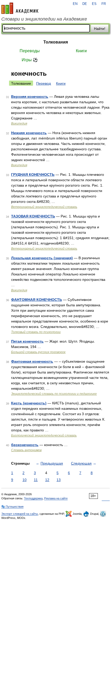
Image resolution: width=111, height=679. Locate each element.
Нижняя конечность (29, 133)
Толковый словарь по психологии (36, 332)
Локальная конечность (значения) (42, 258)
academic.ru (19, 8)
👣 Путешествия (12, 506)
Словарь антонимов (26, 450)
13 (59, 480)
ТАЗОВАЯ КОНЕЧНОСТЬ (33, 216)
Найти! (99, 29)
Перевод (43, 83)
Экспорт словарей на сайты (19, 513)
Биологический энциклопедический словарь (44, 435)
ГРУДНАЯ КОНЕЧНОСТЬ (32, 174)
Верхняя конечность (29, 96)
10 (24, 480)
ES (94, 4)
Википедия (19, 123)
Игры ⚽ (30, 60)
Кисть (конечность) (28, 403)
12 (47, 480)
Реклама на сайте (56, 498)
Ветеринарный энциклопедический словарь (44, 207)
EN (75, 4)
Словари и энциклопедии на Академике (44, 19)
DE (84, 4)
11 (36, 480)
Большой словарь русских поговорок (38, 352)
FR (103, 4)
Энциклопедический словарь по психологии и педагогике (54, 394)
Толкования (55, 42)
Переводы (30, 51)
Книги (81, 51)
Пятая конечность (27, 341)
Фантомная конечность (32, 361)
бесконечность (24, 445)
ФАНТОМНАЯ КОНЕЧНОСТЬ (36, 300)
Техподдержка (33, 498)
